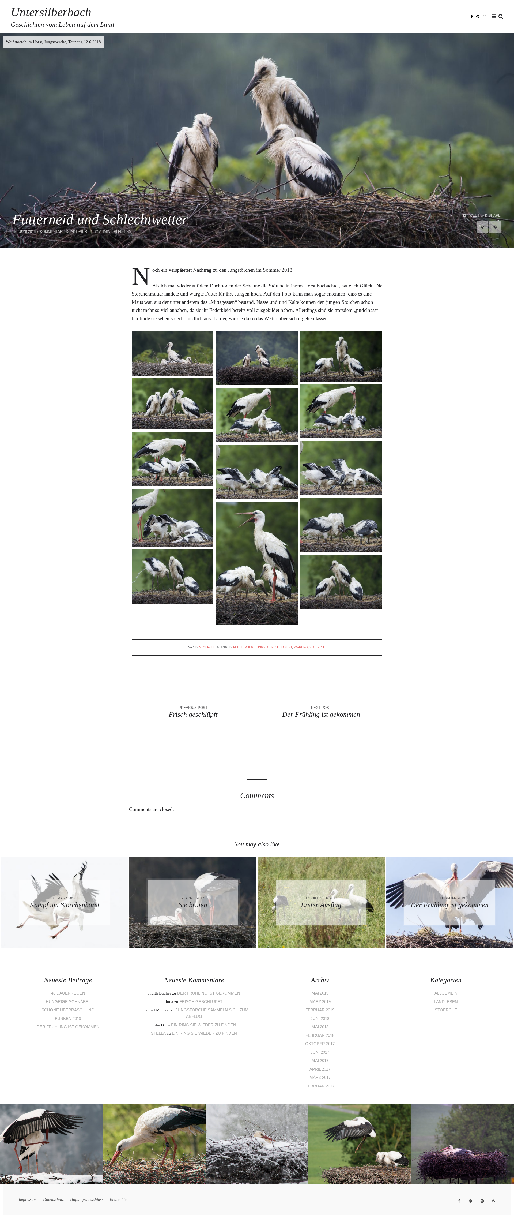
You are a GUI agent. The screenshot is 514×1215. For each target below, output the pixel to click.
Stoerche (207, 647)
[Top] (493, 1199)
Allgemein (446, 993)
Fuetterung (243, 647)
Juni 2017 (320, 1052)
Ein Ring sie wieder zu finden (203, 1025)
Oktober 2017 (320, 1043)
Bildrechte (454, 17)
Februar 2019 (319, 1010)
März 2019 (320, 1001)
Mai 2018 (320, 1027)
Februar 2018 (319, 1035)
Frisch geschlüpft (200, 1001)
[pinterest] (478, 16)
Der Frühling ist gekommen (68, 1027)
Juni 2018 (320, 1018)
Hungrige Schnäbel (68, 1001)
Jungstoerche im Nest (273, 647)
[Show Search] (499, 17)
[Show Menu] (492, 17)
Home (329, 17)
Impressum (350, 17)
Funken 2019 (68, 1018)
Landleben (446, 1001)
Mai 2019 (320, 993)
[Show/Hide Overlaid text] (495, 227)
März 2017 (320, 1077)
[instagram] (484, 16)
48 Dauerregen (68, 993)
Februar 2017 (319, 1086)
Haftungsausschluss (417, 17)
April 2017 (319, 1069)
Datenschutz (378, 17)
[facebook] (472, 16)
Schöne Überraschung (68, 1010)
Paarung (301, 647)
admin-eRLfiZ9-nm (115, 232)
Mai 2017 (320, 1060)
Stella (158, 1033)
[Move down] (482, 227)
